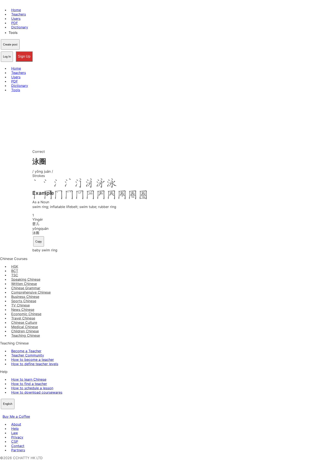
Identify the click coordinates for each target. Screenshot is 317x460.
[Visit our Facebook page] (2, 412)
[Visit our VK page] (13, 412)
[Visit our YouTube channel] (18, 412)
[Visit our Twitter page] (7, 412)
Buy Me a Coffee (16, 416)
